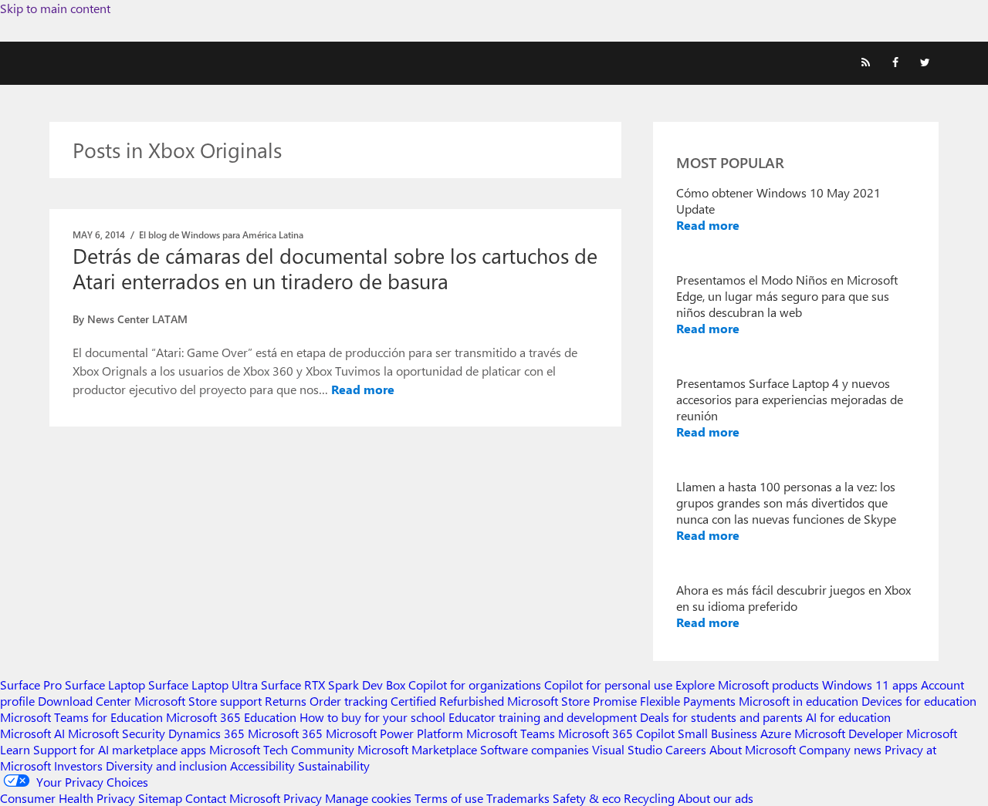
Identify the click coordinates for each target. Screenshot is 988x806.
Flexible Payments (688, 701)
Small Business (717, 733)
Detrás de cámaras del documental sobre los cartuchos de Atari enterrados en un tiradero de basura (335, 268)
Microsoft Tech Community (281, 749)
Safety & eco (587, 798)
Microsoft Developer (848, 733)
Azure (775, 733)
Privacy (304, 798)
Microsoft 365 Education (231, 717)
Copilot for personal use (608, 684)
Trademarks (518, 798)
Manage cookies (368, 798)
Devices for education (918, 701)
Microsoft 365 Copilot (616, 733)
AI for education (848, 717)
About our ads (715, 798)
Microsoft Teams (510, 733)
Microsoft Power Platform (394, 733)
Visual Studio (627, 749)
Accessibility (262, 765)
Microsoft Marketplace (417, 749)
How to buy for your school (372, 717)
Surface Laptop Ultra (203, 684)
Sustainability (334, 765)
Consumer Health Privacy (67, 798)
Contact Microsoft (232, 798)
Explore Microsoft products (747, 684)
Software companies (534, 749)
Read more (362, 389)
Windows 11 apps (870, 684)
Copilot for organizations (474, 684)
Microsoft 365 (285, 733)
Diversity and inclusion (166, 765)
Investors (78, 765)
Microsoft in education (798, 701)
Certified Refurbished (447, 701)
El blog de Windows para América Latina (221, 234)
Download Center (84, 701)
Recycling (649, 798)
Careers (685, 749)
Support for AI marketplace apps (119, 749)
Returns (285, 701)
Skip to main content (55, 8)
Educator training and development (542, 717)
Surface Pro (31, 684)
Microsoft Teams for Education (81, 717)
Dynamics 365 (206, 733)
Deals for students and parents (721, 717)
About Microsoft (752, 749)
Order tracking (348, 701)
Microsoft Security (116, 733)
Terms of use (448, 798)
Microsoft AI (32, 733)
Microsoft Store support (198, 701)
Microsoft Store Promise (572, 701)
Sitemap (160, 798)
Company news (840, 749)
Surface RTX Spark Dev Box (333, 684)
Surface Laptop (105, 684)
